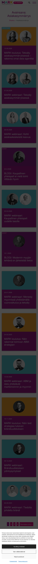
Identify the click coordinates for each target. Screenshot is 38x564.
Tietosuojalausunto (22, 561)
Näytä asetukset (19, 557)
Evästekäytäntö (13, 561)
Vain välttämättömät (19, 552)
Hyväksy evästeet (19, 546)
